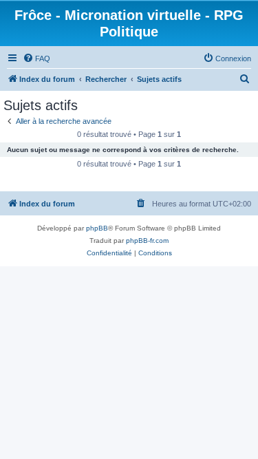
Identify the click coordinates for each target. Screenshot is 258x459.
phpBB (97, 228)
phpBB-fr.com (147, 240)
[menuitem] (36, 58)
